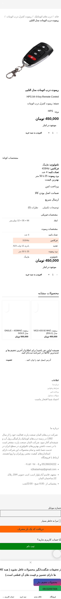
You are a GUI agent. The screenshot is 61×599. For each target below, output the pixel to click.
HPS (50, 111)
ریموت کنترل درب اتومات (19, 16)
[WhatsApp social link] (49, 141)
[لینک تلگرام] (46, 141)
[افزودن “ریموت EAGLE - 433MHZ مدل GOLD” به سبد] (6, 304)
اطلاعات (55, 380)
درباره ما (55, 384)
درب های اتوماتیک (43, 16)
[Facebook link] (56, 141)
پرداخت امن (54, 392)
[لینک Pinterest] (53, 141)
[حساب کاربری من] (9, 4)
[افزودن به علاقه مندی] (35, 309)
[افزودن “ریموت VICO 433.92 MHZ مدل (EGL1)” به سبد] (35, 304)
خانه (56, 16)
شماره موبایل (54, 508)
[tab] (50, 207)
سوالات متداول (53, 396)
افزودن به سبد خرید (34, 133)
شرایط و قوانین (53, 388)
